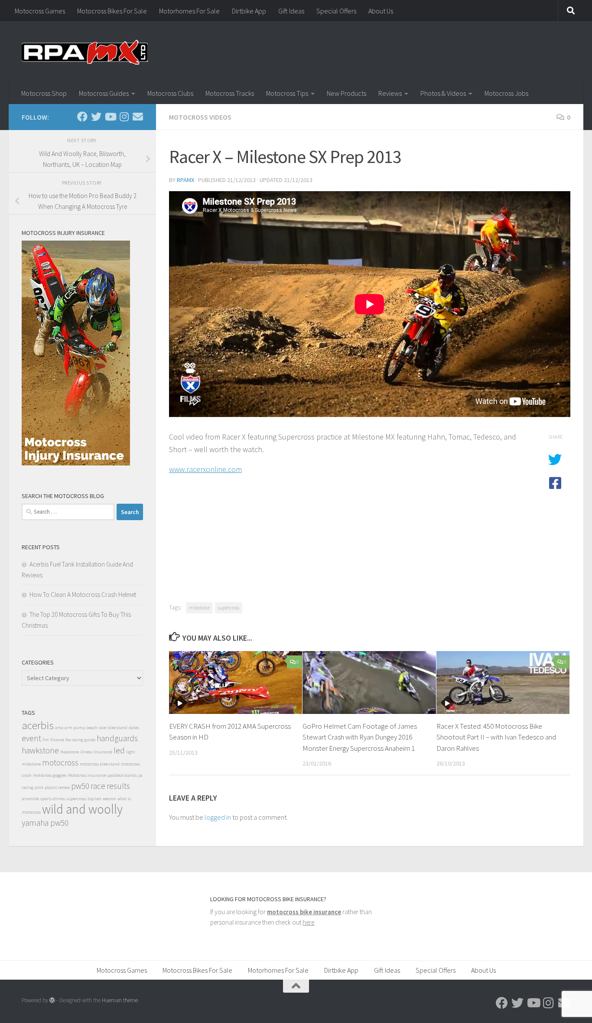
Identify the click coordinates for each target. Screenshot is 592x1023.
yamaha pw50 (45, 823)
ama (59, 727)
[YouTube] (110, 116)
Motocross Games (40, 11)
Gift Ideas (291, 11)
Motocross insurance (87, 775)
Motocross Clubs (170, 93)
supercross (228, 607)
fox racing (74, 740)
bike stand (117, 727)
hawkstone (40, 750)
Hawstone (69, 752)
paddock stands (122, 775)
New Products (346, 93)
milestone (199, 607)
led (119, 750)
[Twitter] (96, 116)
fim (45, 740)
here (308, 922)
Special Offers (336, 11)
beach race (96, 727)
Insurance (103, 752)
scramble (30, 798)
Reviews (390, 93)
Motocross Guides (104, 93)
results (118, 786)
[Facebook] (82, 116)
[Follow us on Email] (138, 116)
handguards (117, 738)
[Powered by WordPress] (52, 1000)
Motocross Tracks (229, 93)
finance (57, 740)
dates (134, 727)
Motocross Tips (287, 93)
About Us (380, 11)
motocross (60, 762)
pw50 (80, 786)
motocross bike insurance (304, 912)
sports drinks (52, 798)
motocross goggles (50, 775)
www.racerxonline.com (205, 469)
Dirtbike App (249, 11)
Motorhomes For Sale (189, 11)
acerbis (38, 725)
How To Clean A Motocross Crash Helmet (82, 594)
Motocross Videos (200, 117)
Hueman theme (120, 1000)
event (31, 738)
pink (39, 787)
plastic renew (57, 787)
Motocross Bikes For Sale (112, 11)
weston (109, 798)
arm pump (75, 727)
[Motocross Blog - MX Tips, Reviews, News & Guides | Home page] (85, 52)
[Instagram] (124, 116)
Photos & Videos (443, 93)
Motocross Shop (44, 93)
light (130, 752)
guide (90, 740)
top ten (94, 798)
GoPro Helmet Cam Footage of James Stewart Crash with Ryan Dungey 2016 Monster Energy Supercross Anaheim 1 (360, 737)
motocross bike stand (100, 764)
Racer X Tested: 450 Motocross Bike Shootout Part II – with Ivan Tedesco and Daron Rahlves (496, 737)
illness (86, 752)
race (98, 786)
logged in (218, 817)
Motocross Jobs (506, 93)
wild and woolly (82, 809)
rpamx (185, 180)
